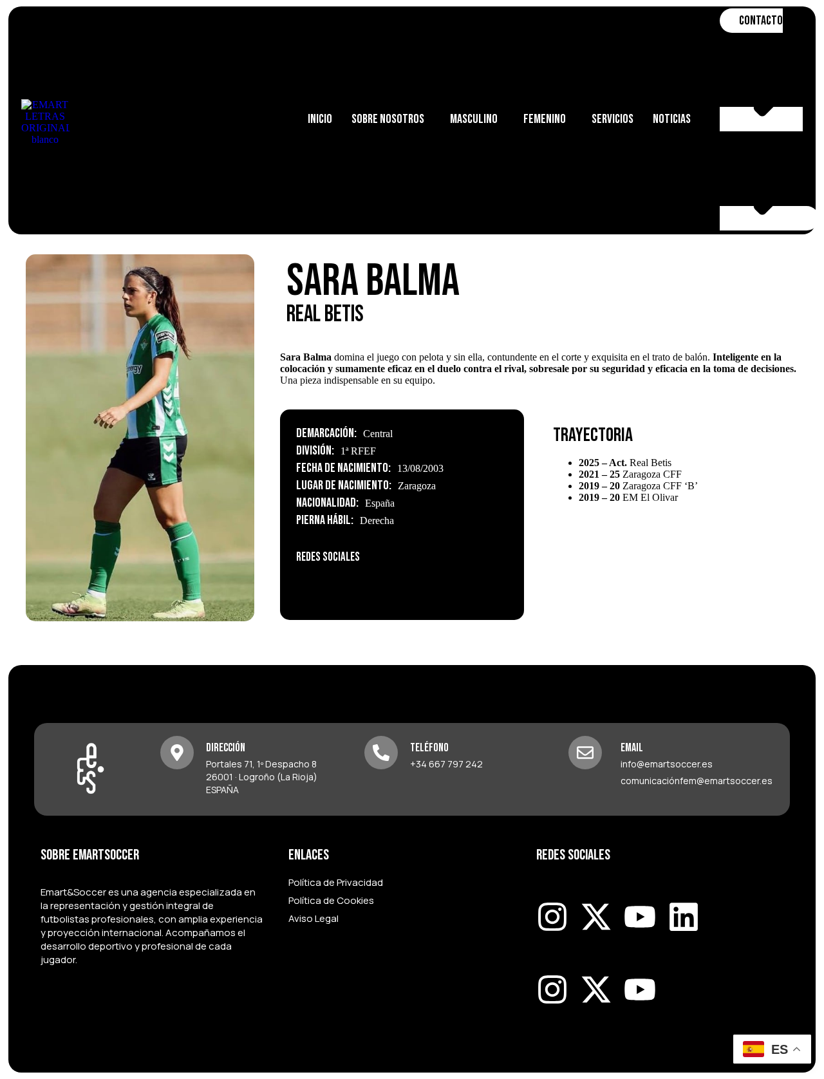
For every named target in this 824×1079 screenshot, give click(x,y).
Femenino (544, 119)
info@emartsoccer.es (667, 764)
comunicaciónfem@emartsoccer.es (696, 780)
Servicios (612, 119)
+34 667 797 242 (446, 764)
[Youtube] (640, 917)
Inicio (320, 119)
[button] (391, 119)
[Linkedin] (684, 917)
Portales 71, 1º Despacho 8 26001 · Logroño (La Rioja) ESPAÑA (261, 777)
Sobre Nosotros (387, 119)
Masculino (474, 119)
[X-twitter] (596, 917)
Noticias (672, 119)
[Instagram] (312, 585)
